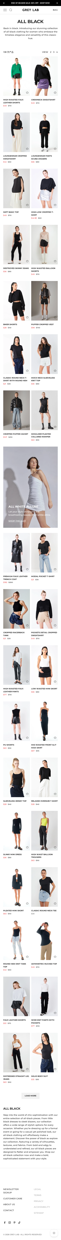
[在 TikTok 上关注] (19, 1222)
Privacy (38, 1201)
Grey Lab (14, 1234)
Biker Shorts (10, 324)
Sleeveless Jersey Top (15, 801)
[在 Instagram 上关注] (9, 1222)
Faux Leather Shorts (14, 1020)
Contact (8, 1210)
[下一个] (57, 3)
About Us (9, 1204)
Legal (37, 1189)
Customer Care (12, 1198)
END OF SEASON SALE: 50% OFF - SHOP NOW (30, 3)
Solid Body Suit (39, 1076)
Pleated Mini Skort (13, 910)
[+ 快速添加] (27, 92)
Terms (37, 1195)
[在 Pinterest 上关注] (14, 1222)
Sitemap (39, 1213)
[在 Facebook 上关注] (4, 1222)
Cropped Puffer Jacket (15, 434)
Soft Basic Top (11, 212)
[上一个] (3, 3)
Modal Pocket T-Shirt (42, 576)
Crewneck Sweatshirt (43, 100)
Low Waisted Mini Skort (44, 689)
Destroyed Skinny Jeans (16, 268)
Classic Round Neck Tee (43, 910)
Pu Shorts (8, 745)
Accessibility (42, 1207)
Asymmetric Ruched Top (44, 964)
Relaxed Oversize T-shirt (44, 801)
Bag (55, 10)
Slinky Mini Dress (12, 854)
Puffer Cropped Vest (42, 324)
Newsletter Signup (11, 1191)
